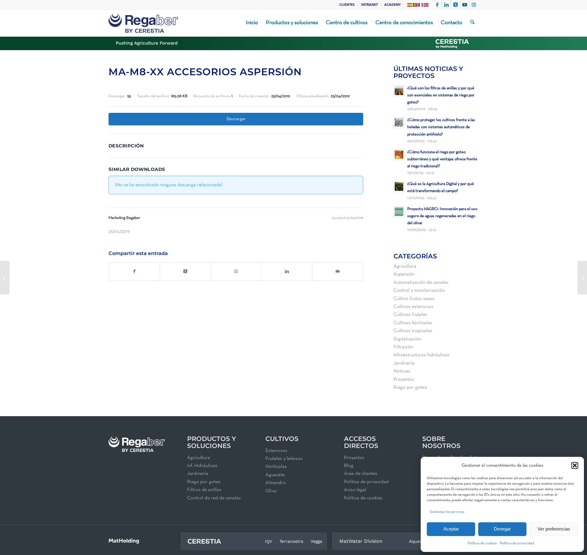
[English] (426, 4)
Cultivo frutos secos (414, 299)
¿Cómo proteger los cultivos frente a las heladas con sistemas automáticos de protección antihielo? (441, 127)
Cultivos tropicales (412, 331)
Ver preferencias (553, 528)
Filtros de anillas (204, 490)
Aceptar (451, 528)
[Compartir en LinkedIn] (287, 271)
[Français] (421, 4)
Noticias (401, 371)
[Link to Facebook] (437, 4)
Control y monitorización (419, 290)
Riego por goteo (410, 387)
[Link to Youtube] (464, 4)
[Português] (415, 4)
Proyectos (403, 379)
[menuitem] (347, 4)
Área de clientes (360, 474)
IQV (268, 541)
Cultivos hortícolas (412, 323)
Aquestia (418, 541)
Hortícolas (276, 466)
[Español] (410, 4)
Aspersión (404, 274)
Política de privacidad (517, 543)
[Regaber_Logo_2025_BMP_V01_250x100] (143, 22)
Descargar (236, 119)
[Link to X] (455, 4)
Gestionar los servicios (447, 511)
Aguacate (275, 475)
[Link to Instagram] (473, 4)
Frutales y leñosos (284, 459)
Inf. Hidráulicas (202, 466)
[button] (575, 465)
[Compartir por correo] (337, 271)
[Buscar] (472, 22)
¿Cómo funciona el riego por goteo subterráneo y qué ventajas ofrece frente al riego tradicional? (442, 159)
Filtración (403, 347)
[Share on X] (185, 271)
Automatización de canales (421, 282)
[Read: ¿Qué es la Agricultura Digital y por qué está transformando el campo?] (398, 186)
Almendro (275, 483)
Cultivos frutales (410, 315)
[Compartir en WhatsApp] (236, 271)
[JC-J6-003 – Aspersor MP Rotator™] (4, 277)
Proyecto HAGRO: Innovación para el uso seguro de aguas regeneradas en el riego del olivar (442, 216)
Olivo (271, 491)
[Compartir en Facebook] (134, 271)
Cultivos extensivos (413, 307)
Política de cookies (482, 543)
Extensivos (276, 451)
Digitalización (407, 339)
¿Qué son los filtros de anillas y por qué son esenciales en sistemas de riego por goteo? (440, 95)
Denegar (502, 528)
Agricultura (404, 266)
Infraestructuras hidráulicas (421, 355)
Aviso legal (355, 490)
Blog (348, 466)
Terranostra (291, 541)
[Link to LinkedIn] (446, 4)
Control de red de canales (214, 498)
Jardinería (404, 363)
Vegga (316, 541)
